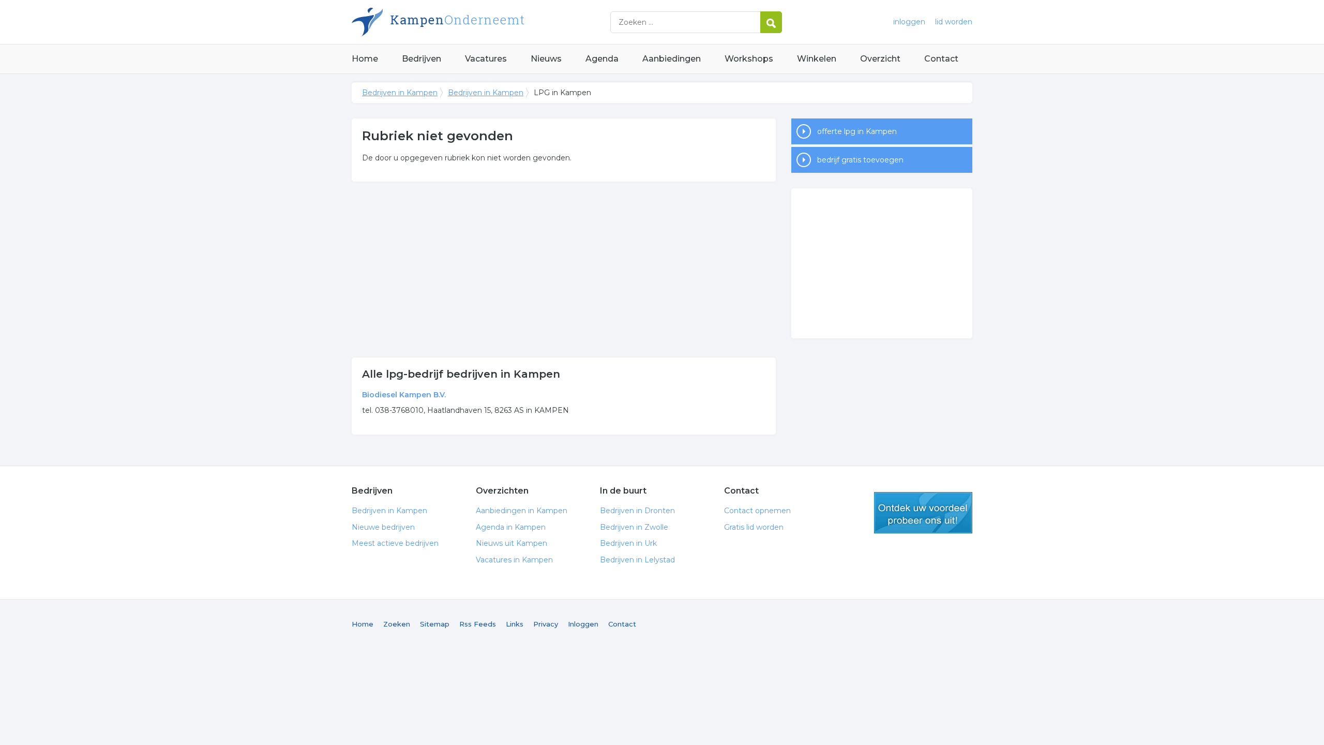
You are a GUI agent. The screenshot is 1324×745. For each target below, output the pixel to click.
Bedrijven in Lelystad (637, 559)
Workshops (749, 59)
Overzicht (880, 59)
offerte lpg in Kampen (857, 131)
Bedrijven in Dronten (637, 510)
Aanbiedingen (671, 59)
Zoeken (396, 624)
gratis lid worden (923, 512)
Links (514, 624)
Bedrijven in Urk (628, 543)
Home (365, 59)
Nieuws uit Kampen (511, 543)
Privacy (545, 624)
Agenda (602, 59)
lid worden (953, 21)
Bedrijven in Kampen (481, 22)
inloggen (909, 21)
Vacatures (486, 59)
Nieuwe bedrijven (383, 527)
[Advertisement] (564, 269)
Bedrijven (421, 59)
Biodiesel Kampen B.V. (404, 394)
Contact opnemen (757, 510)
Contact (941, 59)
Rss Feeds (477, 624)
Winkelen (816, 59)
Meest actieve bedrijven (395, 543)
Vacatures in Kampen (514, 559)
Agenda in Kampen (511, 527)
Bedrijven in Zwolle (634, 527)
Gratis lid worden (754, 527)
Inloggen (583, 624)
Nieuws (546, 59)
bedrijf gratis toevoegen (860, 160)
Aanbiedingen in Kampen (521, 510)
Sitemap (434, 624)
